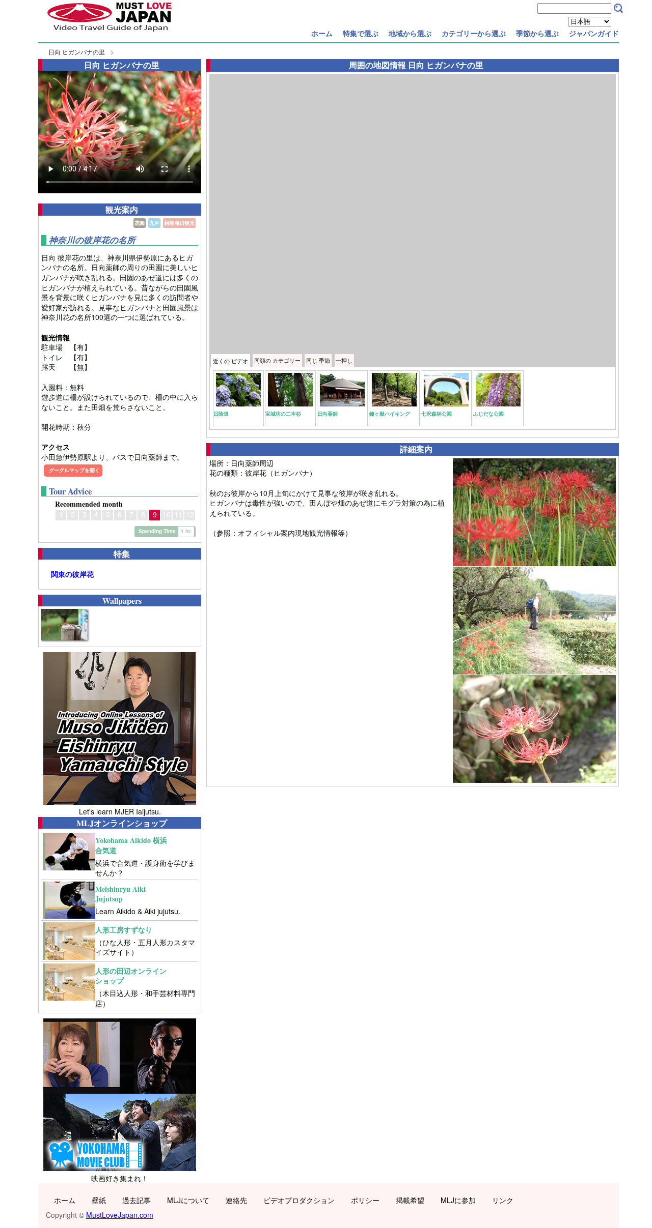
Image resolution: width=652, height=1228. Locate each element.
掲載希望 (410, 1200)
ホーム (322, 33)
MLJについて (188, 1200)
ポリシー (365, 1200)
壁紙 (99, 1200)
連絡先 (236, 1200)
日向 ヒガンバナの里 (76, 51)
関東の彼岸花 (72, 574)
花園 (139, 222)
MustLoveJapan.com (119, 1215)
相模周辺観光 (179, 222)
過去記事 (136, 1200)
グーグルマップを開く (74, 470)
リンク (502, 1200)
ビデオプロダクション (299, 1200)
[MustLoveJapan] (109, 32)
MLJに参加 (458, 1200)
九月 (154, 222)
